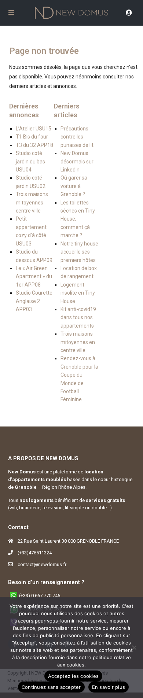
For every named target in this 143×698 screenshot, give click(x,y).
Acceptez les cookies (73, 676)
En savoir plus (108, 687)
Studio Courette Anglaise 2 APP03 (34, 301)
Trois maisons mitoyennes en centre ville (77, 342)
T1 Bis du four (32, 137)
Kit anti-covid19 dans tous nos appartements (78, 317)
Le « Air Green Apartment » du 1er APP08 (34, 276)
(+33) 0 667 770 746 (39, 595)
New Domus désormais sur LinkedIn (77, 161)
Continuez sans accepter (51, 687)
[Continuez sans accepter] (134, 647)
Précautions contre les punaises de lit (77, 137)
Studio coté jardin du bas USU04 (30, 161)
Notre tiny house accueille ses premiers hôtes (79, 252)
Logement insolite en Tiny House (77, 293)
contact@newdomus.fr (42, 564)
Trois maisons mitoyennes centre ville (32, 202)
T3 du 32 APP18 (34, 145)
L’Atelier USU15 (33, 129)
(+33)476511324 (35, 552)
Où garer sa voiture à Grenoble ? (73, 186)
